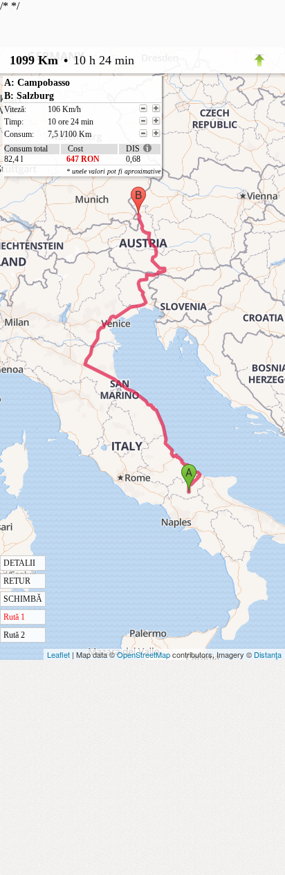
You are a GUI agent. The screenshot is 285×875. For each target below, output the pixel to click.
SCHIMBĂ (22, 599)
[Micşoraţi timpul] (143, 121)
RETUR (16, 581)
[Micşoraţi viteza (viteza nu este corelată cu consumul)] (143, 108)
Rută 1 (14, 617)
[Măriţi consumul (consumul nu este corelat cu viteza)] (156, 133)
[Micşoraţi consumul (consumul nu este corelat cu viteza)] (143, 133)
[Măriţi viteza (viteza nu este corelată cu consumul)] (156, 108)
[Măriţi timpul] (156, 121)
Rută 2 (14, 635)
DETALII (19, 563)
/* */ (80, 320)
